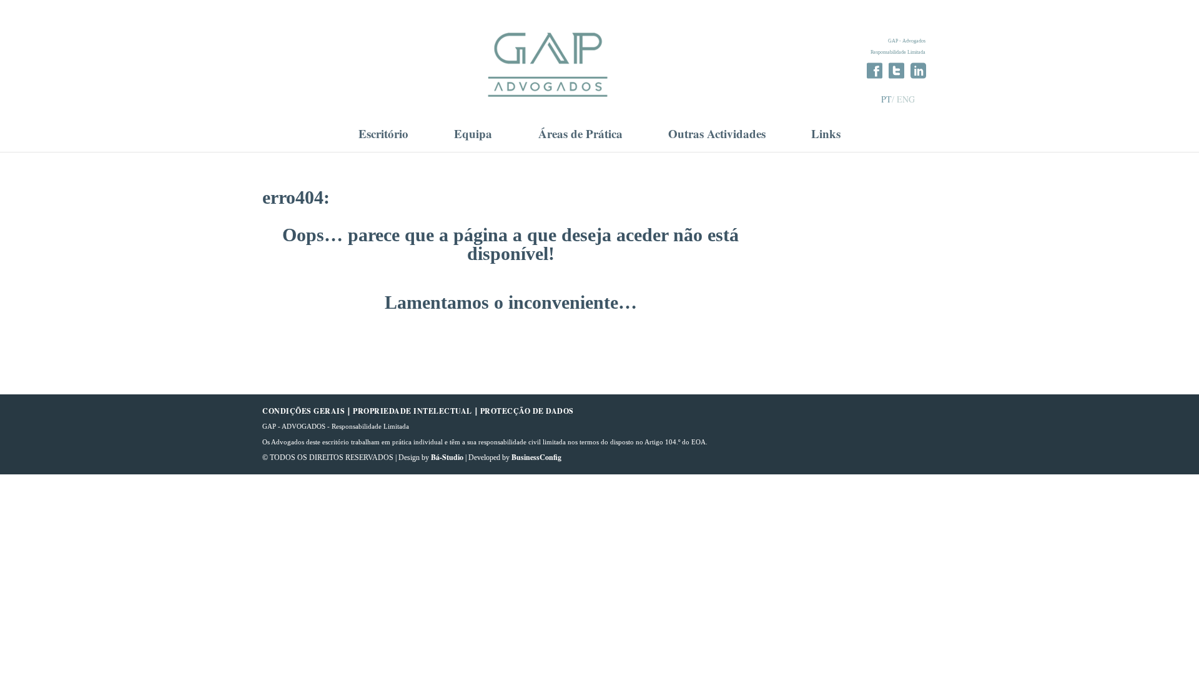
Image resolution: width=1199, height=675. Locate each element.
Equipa (473, 135)
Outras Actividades (717, 135)
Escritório (383, 135)
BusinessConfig (536, 457)
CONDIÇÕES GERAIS (303, 411)
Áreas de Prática (580, 135)
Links (826, 135)
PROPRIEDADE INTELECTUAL (412, 411)
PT (886, 99)
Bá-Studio (447, 457)
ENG (906, 99)
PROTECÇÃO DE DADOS (527, 411)
